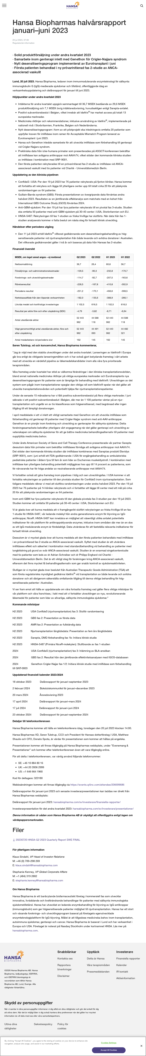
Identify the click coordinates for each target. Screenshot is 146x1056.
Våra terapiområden (98, 965)
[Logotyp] (73, 6)
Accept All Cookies (109, 1050)
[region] (73, 1046)
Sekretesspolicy (43, 1024)
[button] (4, 5)
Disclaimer (63, 975)
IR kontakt (122, 971)
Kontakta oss (65, 958)
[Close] (141, 1046)
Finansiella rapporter (128, 958)
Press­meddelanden (98, 971)
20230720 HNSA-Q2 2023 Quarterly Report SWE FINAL (48, 839)
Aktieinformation (125, 978)
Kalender (121, 965)
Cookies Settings (108, 1043)
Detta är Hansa (96, 958)
